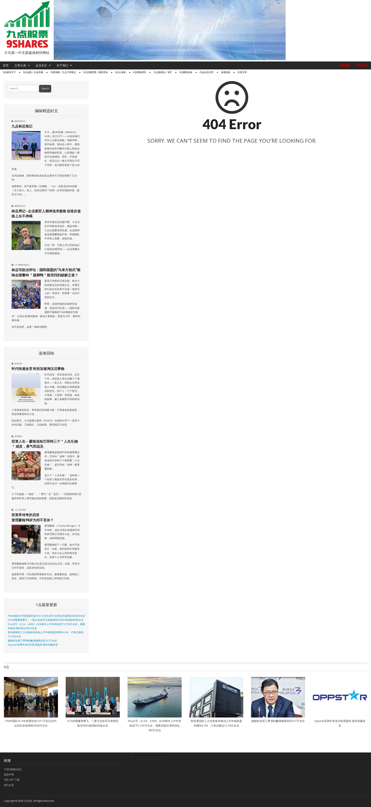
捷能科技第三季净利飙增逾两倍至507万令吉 (34, 640)
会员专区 (41, 65)
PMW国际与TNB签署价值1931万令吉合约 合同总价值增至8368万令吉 (46, 616)
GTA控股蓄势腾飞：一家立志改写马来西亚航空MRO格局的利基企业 (45, 620)
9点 (15, 265)
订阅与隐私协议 (12, 769)
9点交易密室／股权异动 (95, 72)
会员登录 (345, 65)
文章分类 (20, 65)
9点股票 (28, 801)
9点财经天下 (9, 72)
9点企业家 (120, 72)
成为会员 (362, 65)
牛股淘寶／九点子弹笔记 (63, 72)
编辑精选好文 (20, 121)
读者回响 (225, 72)
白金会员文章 (207, 72)
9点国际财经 (139, 72)
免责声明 (9, 774)
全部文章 (242, 72)
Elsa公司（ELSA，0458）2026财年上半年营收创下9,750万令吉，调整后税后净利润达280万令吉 (154, 725)
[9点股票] (27, 24)
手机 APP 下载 (12, 779)
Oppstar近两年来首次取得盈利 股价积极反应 (33, 644)
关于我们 (62, 65)
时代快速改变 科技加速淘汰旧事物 (38, 368)
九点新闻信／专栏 (162, 72)
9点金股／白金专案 (33, 72)
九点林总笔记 (22, 126)
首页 (6, 65)
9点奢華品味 (185, 72)
